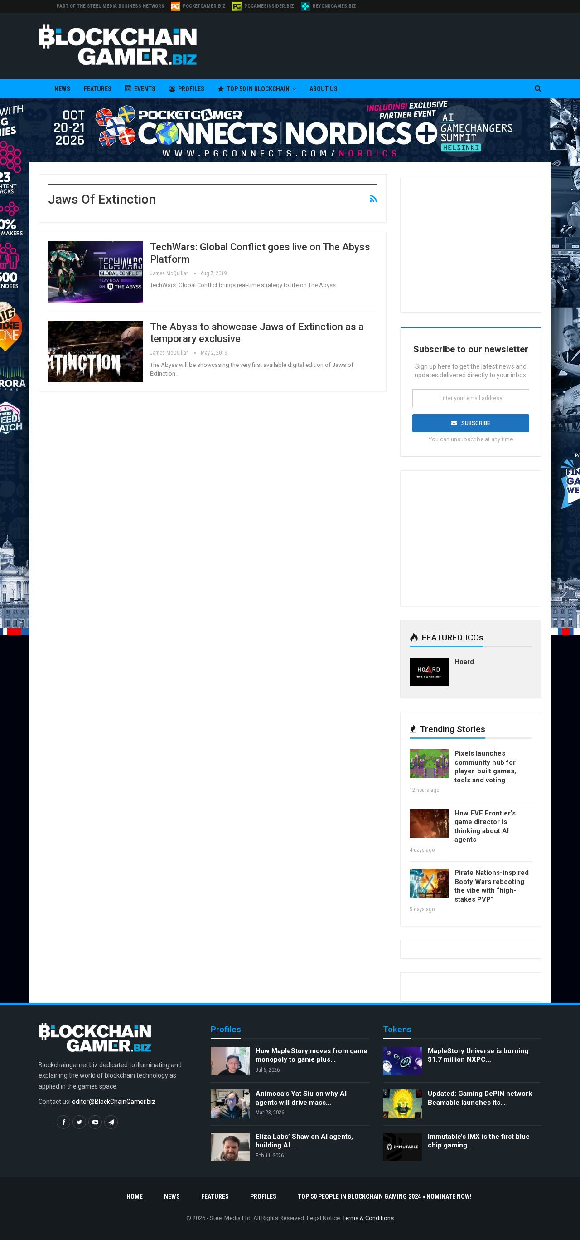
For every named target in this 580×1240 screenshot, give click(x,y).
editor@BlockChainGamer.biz (113, 1101)
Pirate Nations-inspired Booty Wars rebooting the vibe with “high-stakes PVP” (491, 886)
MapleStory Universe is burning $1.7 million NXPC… (478, 1055)
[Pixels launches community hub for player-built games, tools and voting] (429, 763)
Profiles (191, 89)
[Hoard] (429, 672)
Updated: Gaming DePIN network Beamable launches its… (480, 1098)
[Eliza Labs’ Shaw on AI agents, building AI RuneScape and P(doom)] (230, 1147)
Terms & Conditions (368, 1218)
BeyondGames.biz (334, 6)
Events (144, 89)
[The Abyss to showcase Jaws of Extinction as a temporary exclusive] (95, 351)
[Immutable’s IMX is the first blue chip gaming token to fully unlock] (402, 1147)
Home (134, 1196)
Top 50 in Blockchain (258, 89)
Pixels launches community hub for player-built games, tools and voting (485, 766)
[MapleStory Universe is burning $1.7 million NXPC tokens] (402, 1061)
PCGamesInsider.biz (269, 6)
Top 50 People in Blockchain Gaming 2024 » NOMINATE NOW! (385, 1196)
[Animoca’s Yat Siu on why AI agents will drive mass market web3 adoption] (230, 1103)
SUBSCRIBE (475, 423)
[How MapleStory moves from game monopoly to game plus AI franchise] (230, 1061)
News (62, 89)
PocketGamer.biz (204, 6)
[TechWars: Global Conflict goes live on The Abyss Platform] (95, 271)
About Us (323, 89)
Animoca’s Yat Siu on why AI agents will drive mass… (301, 1098)
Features (97, 89)
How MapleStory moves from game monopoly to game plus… (311, 1055)
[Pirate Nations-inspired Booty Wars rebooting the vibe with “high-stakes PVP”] (429, 883)
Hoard (464, 662)
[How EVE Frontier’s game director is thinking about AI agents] (429, 823)
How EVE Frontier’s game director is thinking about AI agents (485, 826)
